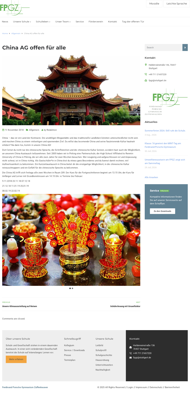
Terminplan (69, 360)
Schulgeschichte (104, 355)
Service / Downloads (74, 350)
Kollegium (69, 345)
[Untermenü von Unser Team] (70, 21)
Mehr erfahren (16, 359)
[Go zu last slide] (4, 239)
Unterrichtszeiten (104, 365)
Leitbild (99, 345)
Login (130, 387)
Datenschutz (156, 387)
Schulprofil (101, 350)
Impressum (141, 387)
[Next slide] (138, 239)
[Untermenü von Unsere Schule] (30, 21)
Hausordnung (102, 360)
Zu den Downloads (162, 211)
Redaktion (52, 130)
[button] (71, 240)
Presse (67, 355)
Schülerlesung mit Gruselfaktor (125, 306)
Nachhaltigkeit (103, 370)
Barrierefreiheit (172, 387)
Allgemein (34, 130)
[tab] (70, 288)
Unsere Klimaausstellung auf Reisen (19, 306)
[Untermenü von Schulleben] (49, 21)
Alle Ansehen (151, 177)
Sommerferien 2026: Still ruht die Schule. (165, 130)
